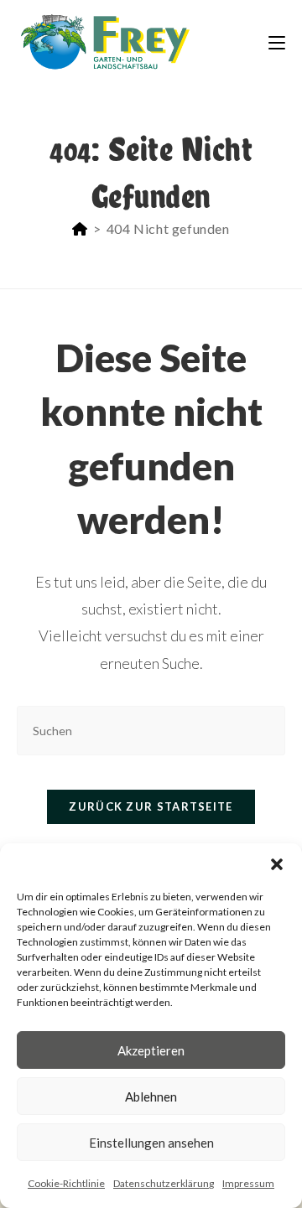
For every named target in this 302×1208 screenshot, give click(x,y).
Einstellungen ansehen (151, 1142)
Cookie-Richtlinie (66, 1183)
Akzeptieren (151, 1050)
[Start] (80, 228)
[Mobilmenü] (276, 41)
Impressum (248, 1183)
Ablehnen (151, 1096)
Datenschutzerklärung (163, 1183)
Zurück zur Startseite (150, 806)
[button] (276, 864)
